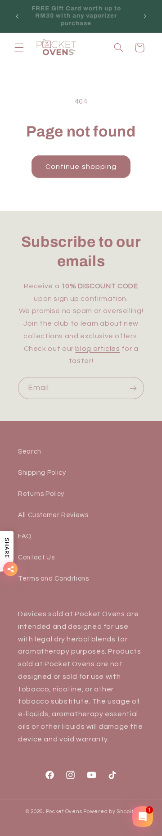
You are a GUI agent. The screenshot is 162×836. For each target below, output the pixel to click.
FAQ (25, 536)
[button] (19, 47)
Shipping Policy (42, 472)
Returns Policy (41, 494)
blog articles (97, 348)
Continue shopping (81, 166)
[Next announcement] (145, 16)
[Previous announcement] (17, 16)
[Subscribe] (133, 388)
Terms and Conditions (53, 578)
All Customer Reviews (53, 515)
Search (29, 451)
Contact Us (36, 557)
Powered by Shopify (109, 811)
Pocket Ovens (64, 811)
